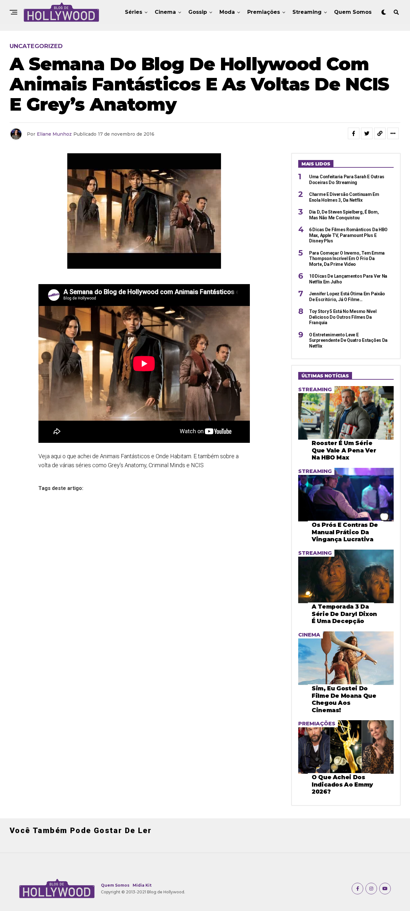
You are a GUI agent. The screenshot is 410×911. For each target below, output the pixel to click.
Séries (133, 12)
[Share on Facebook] (353, 133)
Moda (227, 12)
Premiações (263, 12)
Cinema (165, 12)
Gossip (197, 12)
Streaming (307, 12)
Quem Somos (353, 12)
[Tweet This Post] (367, 133)
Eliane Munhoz (54, 134)
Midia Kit (142, 885)
